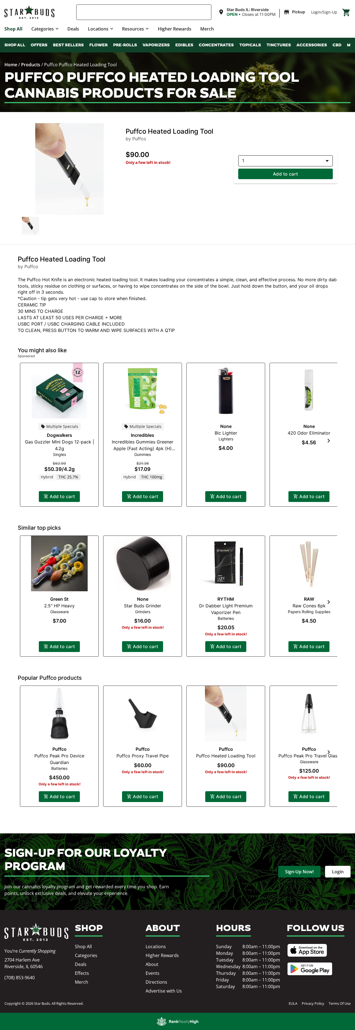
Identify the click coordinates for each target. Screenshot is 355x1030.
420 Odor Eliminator (309, 433)
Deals (73, 29)
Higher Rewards (174, 29)
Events (152, 973)
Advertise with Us (164, 991)
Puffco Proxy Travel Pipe (142, 755)
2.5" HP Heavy (59, 605)
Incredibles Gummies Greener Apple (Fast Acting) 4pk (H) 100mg (142, 448)
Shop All (13, 29)
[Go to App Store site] (307, 950)
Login (316, 12)
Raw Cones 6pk (309, 605)
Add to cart (285, 174)
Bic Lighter (226, 433)
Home (10, 65)
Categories (42, 29)
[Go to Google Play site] (310, 969)
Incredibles (142, 435)
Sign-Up (330, 12)
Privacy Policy (313, 1003)
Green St (59, 599)
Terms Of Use (340, 1003)
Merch (207, 29)
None (226, 426)
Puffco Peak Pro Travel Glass (308, 755)
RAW (309, 599)
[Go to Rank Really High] (177, 1021)
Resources (133, 29)
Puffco (59, 749)
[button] (262, 12)
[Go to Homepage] (36, 932)
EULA (293, 1003)
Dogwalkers (59, 435)
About (152, 964)
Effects (82, 973)
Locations (98, 29)
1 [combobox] (243, 160)
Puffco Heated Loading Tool (225, 755)
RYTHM (225, 599)
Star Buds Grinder (142, 605)
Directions (156, 982)
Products (30, 65)
